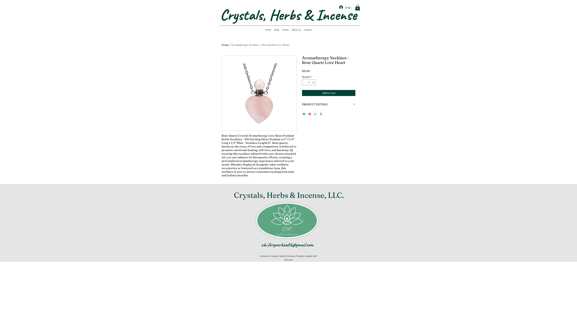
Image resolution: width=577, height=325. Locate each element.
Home (225, 44)
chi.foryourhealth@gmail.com (287, 244)
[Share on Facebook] (304, 114)
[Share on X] (321, 114)
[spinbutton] (309, 82)
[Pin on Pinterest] (309, 114)
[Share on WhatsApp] (315, 114)
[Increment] (313, 82)
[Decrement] (304, 82)
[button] (357, 7)
